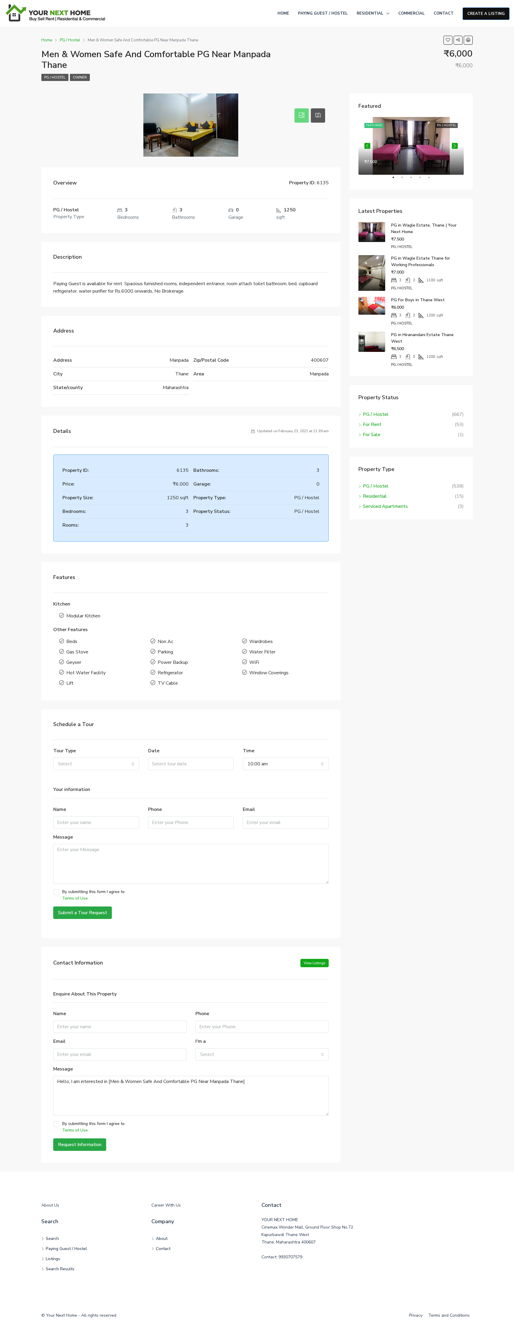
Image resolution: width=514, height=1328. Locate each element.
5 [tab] (432, 180)
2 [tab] (405, 180)
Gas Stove (77, 652)
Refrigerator (170, 673)
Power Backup (173, 662)
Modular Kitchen (83, 616)
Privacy (415, 1315)
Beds (71, 641)
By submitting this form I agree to (93, 895)
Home (283, 13)
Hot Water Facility (86, 673)
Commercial (411, 13)
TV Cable (168, 683)
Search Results (60, 1269)
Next (455, 146)
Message (63, 837)
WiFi (254, 662)
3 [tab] (414, 180)
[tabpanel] (411, 146)
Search (52, 1238)
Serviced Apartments (385, 506)
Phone (155, 809)
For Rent (372, 424)
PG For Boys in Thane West (418, 300)
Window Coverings (269, 673)
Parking (165, 652)
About (161, 1238)
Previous (367, 146)
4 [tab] (423, 180)
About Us (50, 1205)
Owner (80, 77)
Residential (370, 13)
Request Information (79, 1144)
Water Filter (262, 652)
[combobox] (96, 764)
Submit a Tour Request (82, 912)
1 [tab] (396, 180)
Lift (69, 683)
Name (59, 809)
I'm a (200, 1041)
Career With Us (166, 1205)
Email (249, 809)
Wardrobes (261, 641)
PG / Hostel (54, 77)
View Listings (314, 963)
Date (153, 751)
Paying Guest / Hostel (323, 13)
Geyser (73, 662)
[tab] (301, 115)
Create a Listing (486, 13)
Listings (53, 1259)
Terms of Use (75, 898)
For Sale (371, 434)
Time (248, 751)
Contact (444, 13)
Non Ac (165, 641)
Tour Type (64, 751)
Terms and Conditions (449, 1315)
